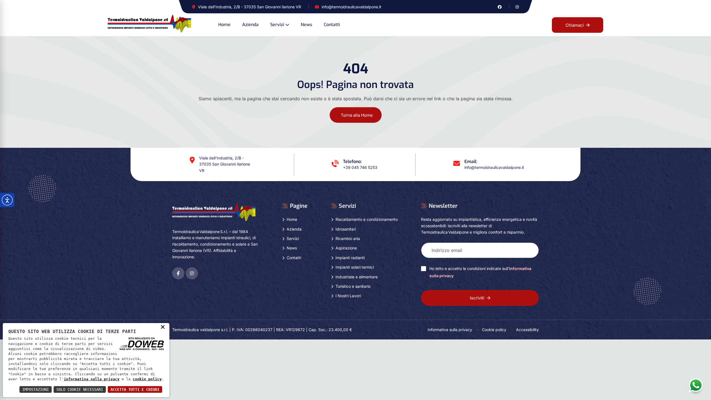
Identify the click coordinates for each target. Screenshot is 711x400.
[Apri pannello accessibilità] (7, 200)
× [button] (162, 326)
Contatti (332, 25)
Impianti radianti (350, 257)
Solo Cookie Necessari (79, 389)
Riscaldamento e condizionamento (367, 219)
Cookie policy (494, 329)
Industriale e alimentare (357, 276)
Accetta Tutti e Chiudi (135, 389)
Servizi (277, 25)
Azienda (250, 25)
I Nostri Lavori (348, 295)
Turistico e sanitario (353, 286)
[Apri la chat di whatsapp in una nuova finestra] (696, 385)
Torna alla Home (357, 115)
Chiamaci (574, 25)
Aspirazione (346, 248)
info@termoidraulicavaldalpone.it (351, 6)
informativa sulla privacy (91, 379)
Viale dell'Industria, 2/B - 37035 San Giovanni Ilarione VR (249, 6)
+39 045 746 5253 (360, 167)
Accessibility (527, 329)
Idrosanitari (346, 229)
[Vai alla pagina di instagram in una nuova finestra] (517, 6)
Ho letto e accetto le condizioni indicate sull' (480, 272)
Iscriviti (477, 298)
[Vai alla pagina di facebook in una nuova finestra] (500, 6)
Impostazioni (35, 389)
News (306, 25)
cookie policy (147, 379)
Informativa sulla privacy (450, 329)
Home (224, 25)
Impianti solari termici (355, 267)
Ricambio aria (348, 238)
